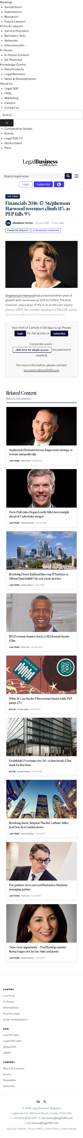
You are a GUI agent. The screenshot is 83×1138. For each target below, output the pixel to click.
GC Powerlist (13, 60)
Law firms (12, 196)
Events (9, 133)
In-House (6, 50)
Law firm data (11, 1034)
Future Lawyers (15, 21)
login (20, 333)
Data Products (14, 69)
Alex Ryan (25, 460)
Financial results (18, 230)
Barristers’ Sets (15, 36)
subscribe (59, 333)
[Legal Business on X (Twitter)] (45, 1102)
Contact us (11, 107)
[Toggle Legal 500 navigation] (59, 184)
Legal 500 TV (13, 138)
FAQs (8, 93)
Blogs (12, 709)
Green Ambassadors (15, 1019)
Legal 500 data (12, 1040)
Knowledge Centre (13, 64)
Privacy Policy (35, 1128)
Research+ (11, 16)
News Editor (27, 585)
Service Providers (16, 31)
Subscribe (43, 184)
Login (25, 184)
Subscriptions (68, 1128)
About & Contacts (13, 1068)
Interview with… (15, 45)
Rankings (6, 2)
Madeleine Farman (23, 222)
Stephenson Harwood (46, 230)
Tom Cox (25, 647)
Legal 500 (11, 88)
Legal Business (14, 74)
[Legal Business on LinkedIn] (38, 1102)
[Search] (7, 122)
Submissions (13, 12)
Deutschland (13, 143)
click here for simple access (32, 349)
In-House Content (16, 55)
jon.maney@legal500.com (41, 370)
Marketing (11, 98)
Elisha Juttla (23, 709)
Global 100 (9, 1046)
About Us (6, 83)
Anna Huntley (23, 771)
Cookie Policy (52, 1128)
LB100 (7, 1052)
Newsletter (9, 1080)
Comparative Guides (18, 128)
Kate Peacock (27, 522)
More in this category (18, 398)
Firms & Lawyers (11, 26)
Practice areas (11, 1013)
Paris (7, 148)
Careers (9, 103)
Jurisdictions (13, 7)
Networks (11, 40)
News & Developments (20, 79)
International (10, 1007)
